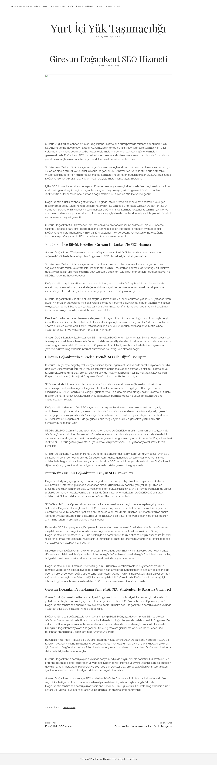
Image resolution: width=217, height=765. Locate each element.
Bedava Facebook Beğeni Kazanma (29, 7)
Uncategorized (69, 707)
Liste (99, 7)
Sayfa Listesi (113, 7)
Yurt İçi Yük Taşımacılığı (108, 28)
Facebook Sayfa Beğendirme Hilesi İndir (72, 7)
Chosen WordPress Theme (95, 759)
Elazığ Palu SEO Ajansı (58, 726)
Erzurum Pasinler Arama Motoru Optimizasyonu (143, 726)
